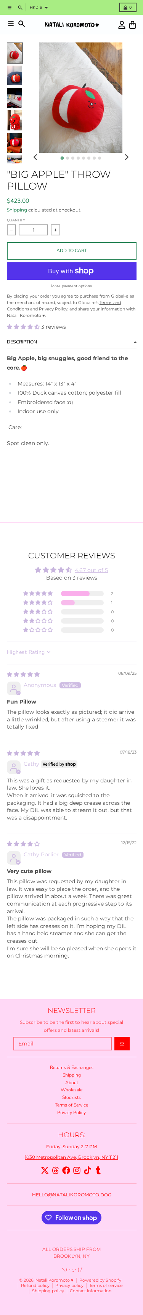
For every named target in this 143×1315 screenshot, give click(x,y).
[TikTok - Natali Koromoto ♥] (88, 1170)
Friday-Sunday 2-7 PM (71, 1146)
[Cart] (133, 25)
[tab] (62, 158)
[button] (24, 326)
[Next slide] (126, 157)
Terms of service (106, 1285)
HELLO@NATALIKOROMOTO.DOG (71, 1194)
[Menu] (11, 24)
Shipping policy (48, 1290)
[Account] (122, 25)
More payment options (71, 286)
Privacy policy (69, 1285)
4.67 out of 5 (91, 570)
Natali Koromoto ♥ (54, 1280)
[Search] (22, 24)
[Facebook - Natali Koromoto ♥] (66, 1170)
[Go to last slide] (35, 157)
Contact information (90, 1290)
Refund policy (35, 1285)
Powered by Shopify (100, 1280)
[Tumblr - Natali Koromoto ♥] (98, 1170)
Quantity (16, 220)
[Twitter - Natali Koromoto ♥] (45, 1170)
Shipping (17, 210)
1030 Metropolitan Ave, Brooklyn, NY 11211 (71, 1157)
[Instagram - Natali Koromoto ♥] (77, 1170)
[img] (23, 674)
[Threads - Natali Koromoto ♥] (55, 1170)
